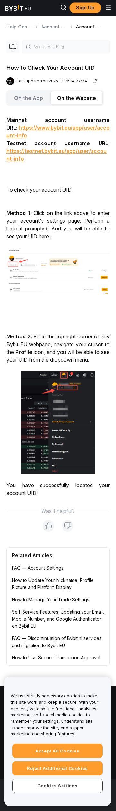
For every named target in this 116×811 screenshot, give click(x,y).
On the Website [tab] (76, 98)
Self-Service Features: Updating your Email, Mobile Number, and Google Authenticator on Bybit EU (58, 619)
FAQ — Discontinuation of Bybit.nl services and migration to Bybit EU (57, 641)
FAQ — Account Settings (37, 568)
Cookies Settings (57, 785)
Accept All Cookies (57, 750)
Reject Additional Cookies (57, 768)
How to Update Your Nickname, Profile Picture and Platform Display (53, 583)
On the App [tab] (28, 98)
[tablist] (58, 98)
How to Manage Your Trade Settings (50, 599)
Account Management (66, 26)
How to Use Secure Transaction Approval (56, 657)
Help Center (20, 26)
